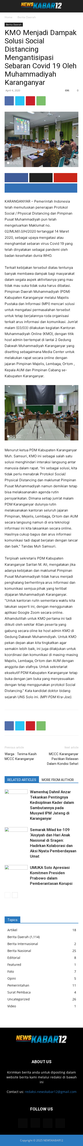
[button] (7, 6)
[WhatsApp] (41, 100)
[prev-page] (7, 895)
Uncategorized (18, 999)
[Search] (76, 6)
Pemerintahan (18, 985)
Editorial (13, 957)
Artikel (12, 930)
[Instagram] (35, 1123)
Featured (14, 964)
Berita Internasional (22, 944)
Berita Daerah (27, 17)
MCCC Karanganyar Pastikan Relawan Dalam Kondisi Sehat (62, 759)
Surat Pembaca (19, 992)
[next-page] (15, 895)
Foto (10, 971)
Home (8, 17)
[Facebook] (9, 100)
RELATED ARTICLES (21, 780)
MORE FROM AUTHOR (58, 780)
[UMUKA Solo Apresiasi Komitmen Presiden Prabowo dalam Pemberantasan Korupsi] (16, 873)
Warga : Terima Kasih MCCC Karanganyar (21, 756)
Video (11, 1006)
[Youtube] (60, 1123)
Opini (11, 978)
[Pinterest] (30, 100)
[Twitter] (19, 100)
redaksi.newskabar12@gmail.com (51, 1091)
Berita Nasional (19, 951)
